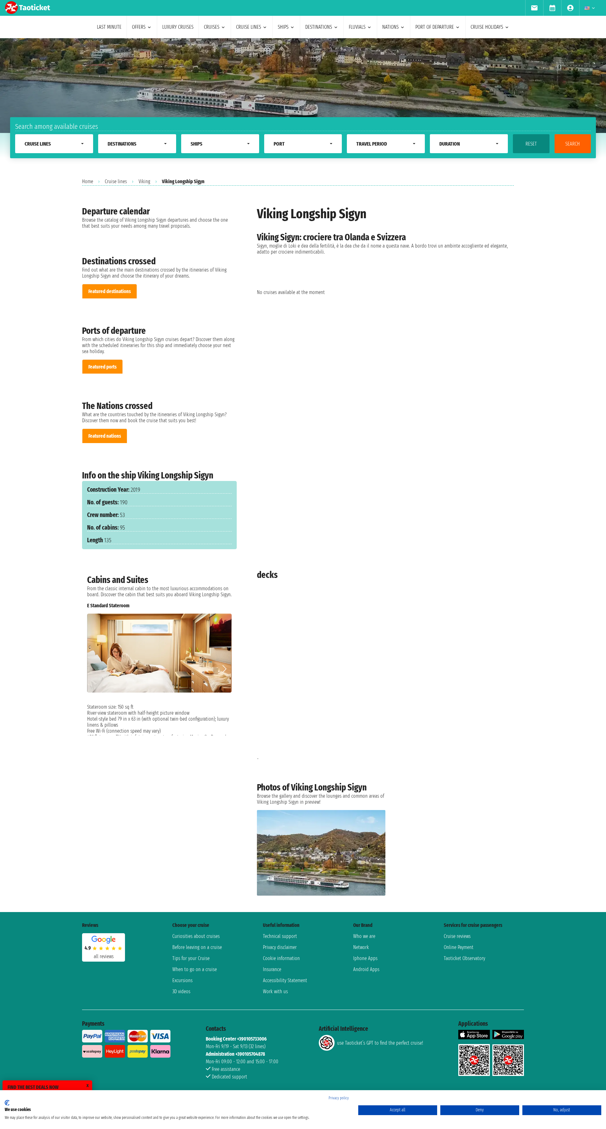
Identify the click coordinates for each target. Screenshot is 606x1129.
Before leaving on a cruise (197, 947)
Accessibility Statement (285, 980)
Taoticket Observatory (464, 958)
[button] (224, 669)
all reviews (104, 956)
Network (361, 947)
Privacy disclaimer (280, 947)
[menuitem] (534, 8)
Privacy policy (339, 1098)
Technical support (280, 936)
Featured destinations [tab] (109, 291)
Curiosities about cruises (196, 936)
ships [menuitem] (283, 27)
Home (87, 181)
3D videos (181, 991)
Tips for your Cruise (191, 958)
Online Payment (458, 947)
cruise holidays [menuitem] (487, 27)
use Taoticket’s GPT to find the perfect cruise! (380, 1043)
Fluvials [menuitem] (357, 27)
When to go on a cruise (194, 969)
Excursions (182, 980)
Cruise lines (116, 181)
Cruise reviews (457, 936)
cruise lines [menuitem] (248, 27)
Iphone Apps (365, 958)
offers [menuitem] (139, 27)
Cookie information (281, 958)
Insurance (272, 969)
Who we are (364, 936)
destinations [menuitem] (318, 27)
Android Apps (366, 969)
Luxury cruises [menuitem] (177, 27)
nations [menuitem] (390, 27)
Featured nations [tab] (104, 436)
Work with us (275, 991)
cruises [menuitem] (211, 27)
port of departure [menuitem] (434, 27)
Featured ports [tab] (102, 367)
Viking (144, 181)
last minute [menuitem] (109, 27)
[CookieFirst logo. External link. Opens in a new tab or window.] (7, 1103)
